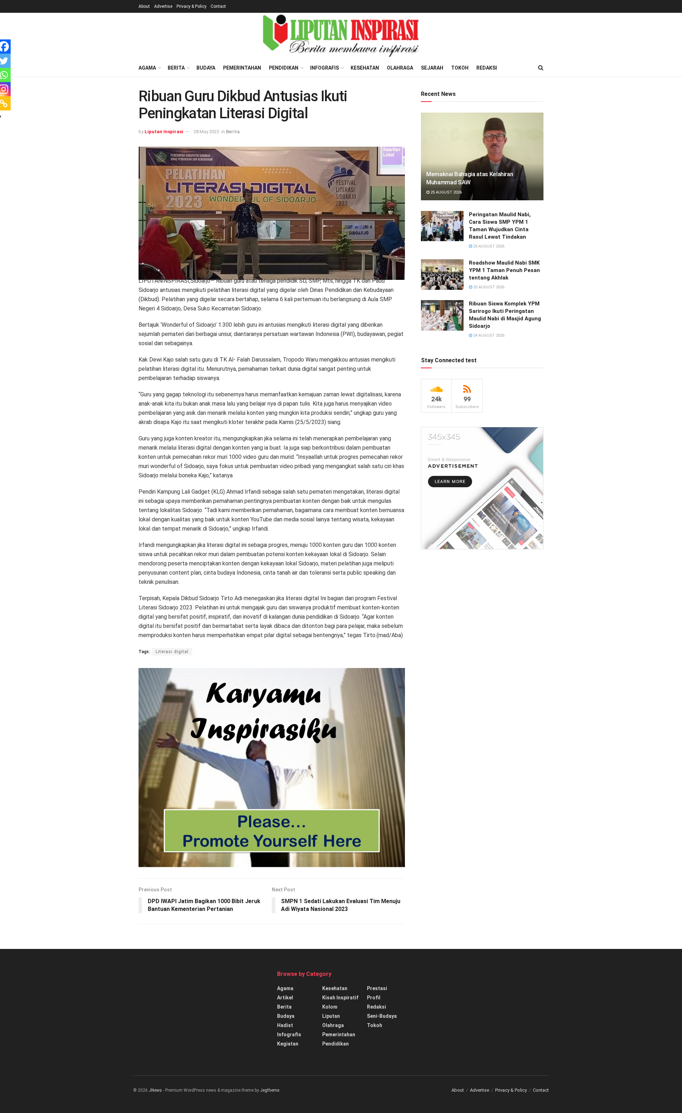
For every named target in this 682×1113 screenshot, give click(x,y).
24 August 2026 (488, 335)
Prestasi (377, 988)
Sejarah (432, 68)
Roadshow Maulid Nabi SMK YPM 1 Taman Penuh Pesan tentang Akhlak (504, 270)
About (144, 6)
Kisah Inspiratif (340, 997)
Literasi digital (172, 651)
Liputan (331, 1016)
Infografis (324, 68)
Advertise (163, 6)
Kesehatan (365, 68)
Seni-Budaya (382, 1016)
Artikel (285, 997)
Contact (218, 6)
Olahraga (400, 68)
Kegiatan (287, 1044)
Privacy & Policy (191, 6)
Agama (147, 68)
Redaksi (486, 68)
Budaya (205, 68)
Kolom (329, 1007)
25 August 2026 (445, 192)
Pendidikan (283, 68)
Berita (176, 68)
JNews (155, 1090)
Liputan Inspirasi (164, 131)
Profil (373, 997)
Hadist (285, 1025)
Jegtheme (269, 1090)
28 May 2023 (206, 131)
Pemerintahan (242, 68)
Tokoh (460, 68)
